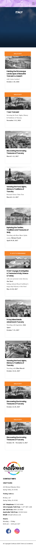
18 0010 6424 (22, 512)
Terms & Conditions (27, 543)
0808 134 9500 (18, 509)
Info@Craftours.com (14, 515)
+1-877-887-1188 (26, 507)
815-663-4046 (18, 504)
